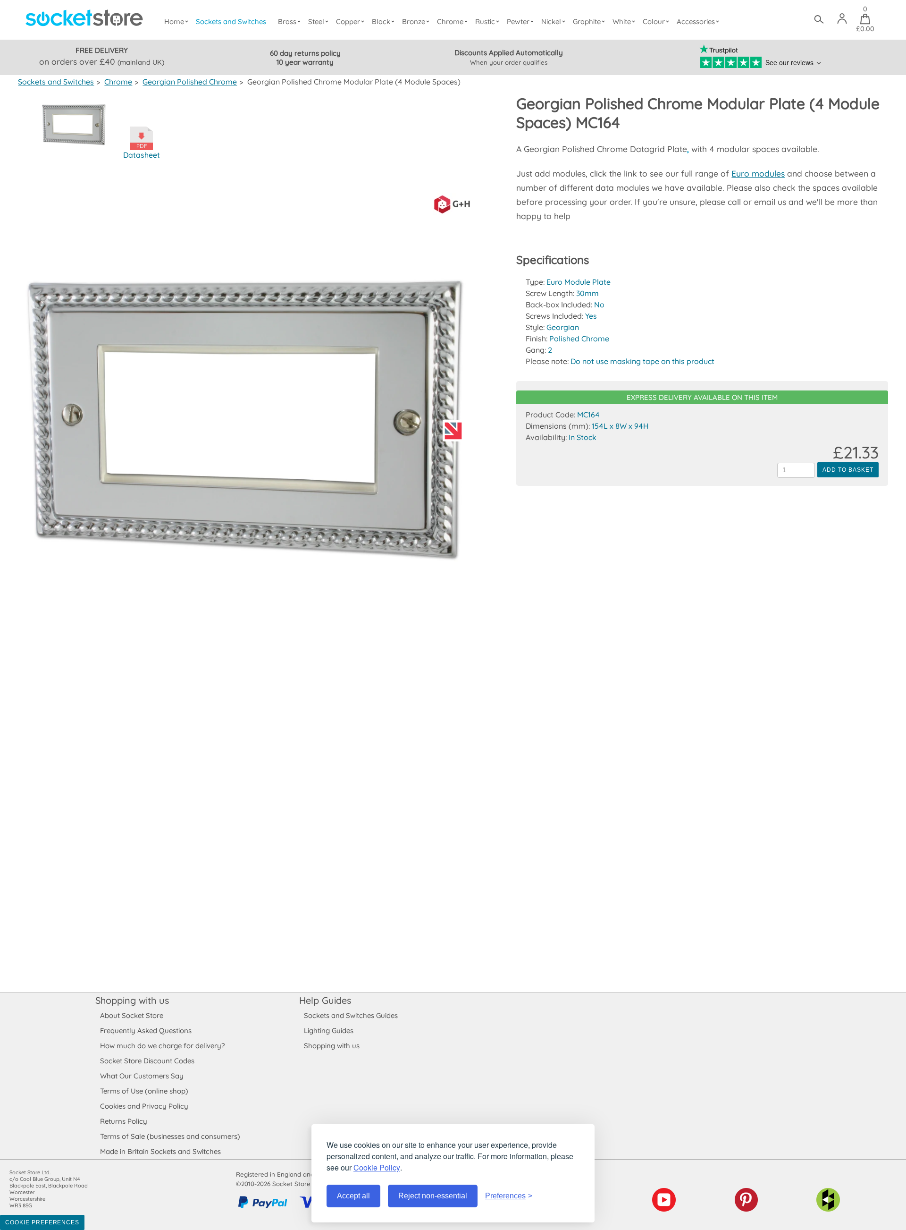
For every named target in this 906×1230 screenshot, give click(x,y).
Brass (287, 21)
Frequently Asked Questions (146, 1030)
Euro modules (758, 173)
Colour (654, 21)
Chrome (450, 21)
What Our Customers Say (142, 1075)
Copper (348, 21)
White (621, 21)
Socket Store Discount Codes (147, 1060)
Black (381, 21)
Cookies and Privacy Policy (144, 1106)
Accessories (696, 21)
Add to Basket (847, 470)
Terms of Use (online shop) (144, 1090)
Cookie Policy (376, 1167)
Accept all (353, 1196)
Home (174, 21)
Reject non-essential (432, 1196)
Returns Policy (123, 1121)
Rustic (485, 21)
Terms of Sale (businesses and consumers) (170, 1136)
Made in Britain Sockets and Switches (160, 1151)
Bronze (413, 21)
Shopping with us (132, 1000)
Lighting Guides (328, 1030)
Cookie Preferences (42, 1222)
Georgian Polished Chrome (190, 81)
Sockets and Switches (231, 21)
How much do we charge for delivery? (162, 1045)
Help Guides (325, 1000)
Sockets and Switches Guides (351, 1015)
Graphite (587, 21)
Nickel (551, 21)
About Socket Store (131, 1015)
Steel (316, 21)
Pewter (518, 21)
